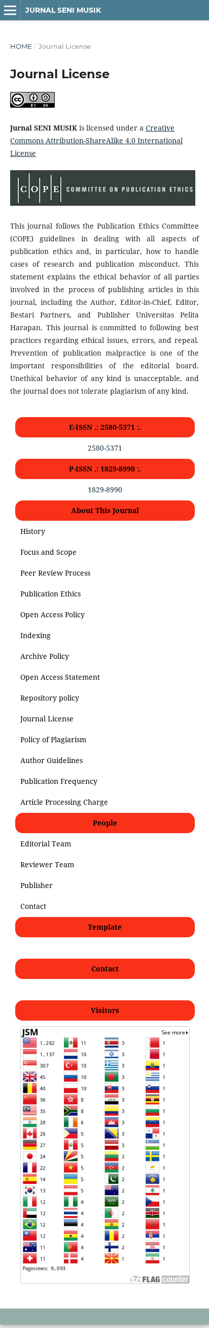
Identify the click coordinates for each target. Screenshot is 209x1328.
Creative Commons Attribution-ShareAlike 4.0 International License (96, 140)
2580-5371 (105, 448)
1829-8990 (105, 489)
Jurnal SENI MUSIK (63, 10)
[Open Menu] (10, 10)
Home (21, 46)
